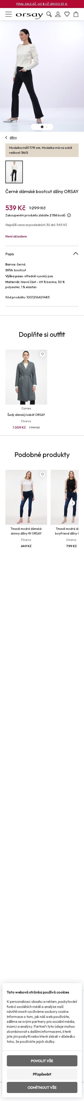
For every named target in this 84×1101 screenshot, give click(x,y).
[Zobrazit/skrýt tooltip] (69, 215)
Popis (9, 254)
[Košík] (76, 14)
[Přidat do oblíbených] (42, 354)
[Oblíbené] (67, 14)
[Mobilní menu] (8, 14)
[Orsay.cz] (29, 14)
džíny (13, 138)
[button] (42, 127)
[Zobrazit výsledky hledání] (49, 14)
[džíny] (6, 137)
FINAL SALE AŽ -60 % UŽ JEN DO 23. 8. (42, 4)
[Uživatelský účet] (58, 14)
